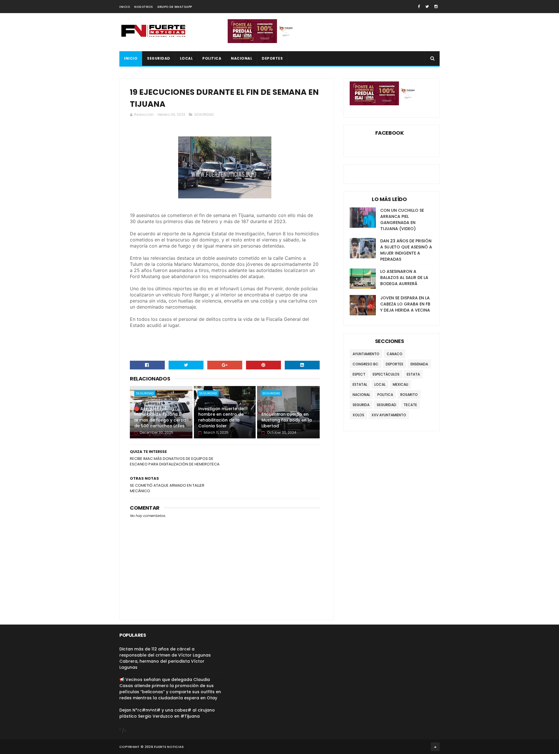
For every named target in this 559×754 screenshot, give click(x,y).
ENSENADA (419, 364)
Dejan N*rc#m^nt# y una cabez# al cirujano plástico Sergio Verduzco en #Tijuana (167, 713)
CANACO (394, 353)
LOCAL (186, 58)
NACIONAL (241, 58)
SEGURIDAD (158, 58)
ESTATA (413, 374)
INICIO (124, 7)
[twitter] (427, 6)
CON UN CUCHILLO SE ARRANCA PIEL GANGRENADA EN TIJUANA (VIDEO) (402, 219)
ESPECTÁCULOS (386, 374)
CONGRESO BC (365, 364)
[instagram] (436, 6)
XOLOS (358, 414)
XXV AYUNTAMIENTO (389, 414)
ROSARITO (409, 394)
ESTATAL (360, 384)
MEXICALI (400, 384)
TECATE (410, 404)
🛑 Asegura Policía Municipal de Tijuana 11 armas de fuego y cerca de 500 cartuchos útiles (160, 417)
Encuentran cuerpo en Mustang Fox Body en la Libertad (286, 419)
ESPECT (359, 374)
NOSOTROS (143, 7)
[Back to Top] (435, 746)
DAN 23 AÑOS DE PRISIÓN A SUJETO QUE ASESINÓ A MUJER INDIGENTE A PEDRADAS (406, 250)
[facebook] (419, 6)
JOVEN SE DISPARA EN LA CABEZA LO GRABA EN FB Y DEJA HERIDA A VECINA (405, 304)
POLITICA (211, 58)
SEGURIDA (361, 404)
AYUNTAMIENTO (366, 353)
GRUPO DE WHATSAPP (174, 7)
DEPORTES (272, 58)
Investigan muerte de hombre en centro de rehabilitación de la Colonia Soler (221, 417)
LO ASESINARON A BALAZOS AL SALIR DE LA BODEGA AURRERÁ (404, 277)
